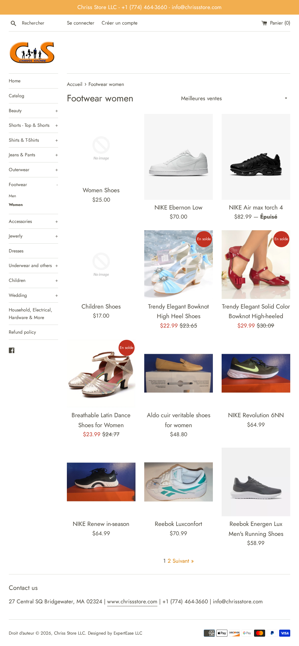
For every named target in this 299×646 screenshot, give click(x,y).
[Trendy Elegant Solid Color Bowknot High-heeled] (256, 264)
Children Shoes (101, 306)
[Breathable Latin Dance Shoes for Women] (101, 373)
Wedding (33, 295)
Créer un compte (120, 22)
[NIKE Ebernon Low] (178, 157)
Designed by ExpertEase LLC (115, 633)
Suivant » (183, 561)
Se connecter (80, 22)
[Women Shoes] (101, 148)
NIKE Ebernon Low (178, 207)
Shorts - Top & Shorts (33, 125)
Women (16, 204)
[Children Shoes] (101, 264)
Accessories (33, 221)
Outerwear (33, 169)
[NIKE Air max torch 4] (256, 157)
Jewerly (33, 236)
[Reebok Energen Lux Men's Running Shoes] (256, 482)
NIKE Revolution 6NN (256, 415)
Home (14, 80)
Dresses (16, 250)
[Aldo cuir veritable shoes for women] (178, 373)
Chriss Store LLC (69, 633)
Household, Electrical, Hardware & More (30, 313)
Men (12, 196)
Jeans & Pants (33, 154)
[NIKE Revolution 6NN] (256, 373)
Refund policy (22, 332)
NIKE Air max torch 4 (256, 207)
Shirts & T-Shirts (33, 140)
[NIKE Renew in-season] (101, 482)
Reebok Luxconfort (178, 523)
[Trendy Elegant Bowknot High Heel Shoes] (178, 264)
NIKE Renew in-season (101, 523)
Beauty (33, 110)
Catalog (16, 95)
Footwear (33, 184)
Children (33, 280)
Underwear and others (33, 265)
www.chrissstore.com (132, 601)
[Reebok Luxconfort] (178, 482)
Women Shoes (101, 190)
